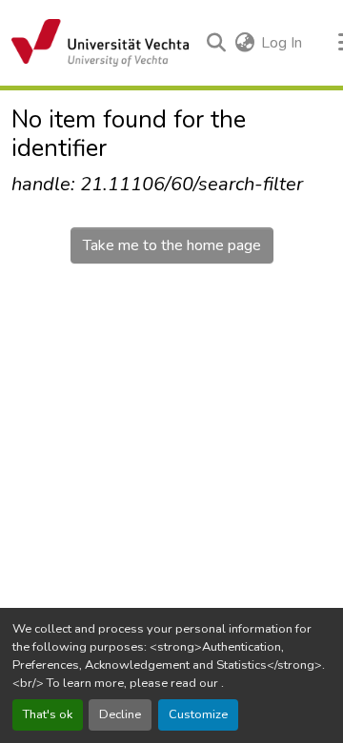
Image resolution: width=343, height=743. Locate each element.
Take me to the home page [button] (172, 245)
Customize (198, 714)
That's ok (47, 714)
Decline (120, 714)
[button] (100, 43)
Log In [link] (281, 42)
